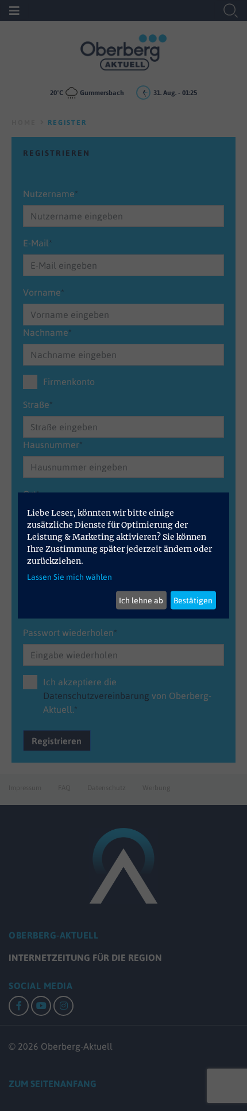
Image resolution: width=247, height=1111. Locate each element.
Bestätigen (193, 599)
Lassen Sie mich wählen (69, 577)
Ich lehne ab (141, 599)
